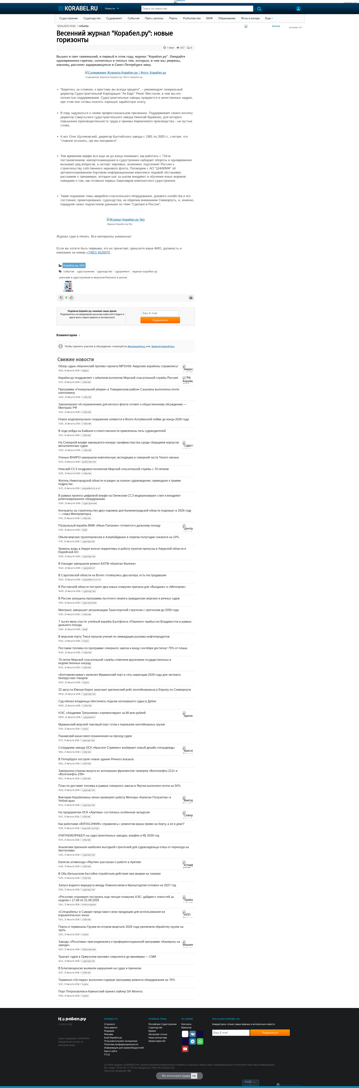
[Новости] (68, 286)
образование (89, 949)
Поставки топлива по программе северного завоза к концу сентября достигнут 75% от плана (122, 648)
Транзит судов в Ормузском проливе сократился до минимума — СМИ (107, 956)
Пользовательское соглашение (120, 1041)
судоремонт (122, 271)
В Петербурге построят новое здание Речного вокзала (96, 759)
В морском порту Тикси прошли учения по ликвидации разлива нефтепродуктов (114, 636)
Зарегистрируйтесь (163, 346)
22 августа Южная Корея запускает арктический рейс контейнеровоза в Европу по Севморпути (124, 689)
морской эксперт (90, 828)
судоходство (104, 271)
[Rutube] (200, 1034)
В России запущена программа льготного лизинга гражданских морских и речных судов (119, 598)
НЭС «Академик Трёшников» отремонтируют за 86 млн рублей (102, 712)
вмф (84, 530)
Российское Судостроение (162, 1024)
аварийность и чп (91, 488)
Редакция (109, 1031)
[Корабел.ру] (72, 1019)
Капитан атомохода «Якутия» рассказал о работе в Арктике (99, 862)
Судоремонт (114, 18)
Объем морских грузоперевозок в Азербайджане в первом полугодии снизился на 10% (118, 537)
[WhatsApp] (200, 1041)
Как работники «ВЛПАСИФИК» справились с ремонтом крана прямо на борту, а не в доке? (121, 823)
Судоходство (92, 18)
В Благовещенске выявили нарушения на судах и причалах (99, 968)
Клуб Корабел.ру (113, 1037)
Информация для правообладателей (124, 1047)
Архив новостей (156, 1041)
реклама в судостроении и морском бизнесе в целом (93, 277)
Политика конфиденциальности (121, 1044)
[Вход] (298, 9)
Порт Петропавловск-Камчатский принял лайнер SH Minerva (100, 991)
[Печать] (191, 298)
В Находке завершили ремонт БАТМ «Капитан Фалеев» (97, 563)
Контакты (186, 1024)
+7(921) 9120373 (98, 252)
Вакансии (186, 1027)
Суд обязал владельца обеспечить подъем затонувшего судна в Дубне (107, 701)
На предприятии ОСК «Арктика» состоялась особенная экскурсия (104, 812)
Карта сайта (110, 1051)
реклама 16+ (350, 2)
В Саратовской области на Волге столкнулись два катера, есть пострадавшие (112, 575)
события (84, 26)
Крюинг (152, 1031)
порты (85, 641)
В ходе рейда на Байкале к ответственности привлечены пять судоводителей (112, 430)
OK (194, 1075)
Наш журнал (110, 1027)
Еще (268, 18)
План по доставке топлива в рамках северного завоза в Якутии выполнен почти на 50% (119, 785)
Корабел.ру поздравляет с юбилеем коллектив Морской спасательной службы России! (118, 377)
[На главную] (77, 8)
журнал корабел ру (144, 271)
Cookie (186, 1075)
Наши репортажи (157, 1037)
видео (85, 370)
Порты (173, 18)
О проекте (109, 1024)
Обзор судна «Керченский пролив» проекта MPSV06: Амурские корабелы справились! (118, 366)
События (133, 18)
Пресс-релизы (154, 18)
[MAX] (185, 1041)
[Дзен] (185, 1034)
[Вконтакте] (192, 1034)
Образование (226, 18)
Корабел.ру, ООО (74, 265)
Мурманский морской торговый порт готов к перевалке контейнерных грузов (111, 724)
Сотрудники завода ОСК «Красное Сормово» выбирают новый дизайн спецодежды (116, 747)
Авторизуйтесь (136, 346)
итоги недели (89, 904)
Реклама (108, 1034)
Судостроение (68, 18)
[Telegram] (192, 1041)
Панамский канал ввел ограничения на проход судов (95, 736)
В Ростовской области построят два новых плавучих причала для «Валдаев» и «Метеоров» (122, 586)
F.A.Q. (107, 1054)
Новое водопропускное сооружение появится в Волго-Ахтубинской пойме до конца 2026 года (123, 419)
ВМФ (209, 18)
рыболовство (89, 462)
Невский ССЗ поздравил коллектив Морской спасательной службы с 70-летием (113, 469)
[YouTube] (185, 1048)
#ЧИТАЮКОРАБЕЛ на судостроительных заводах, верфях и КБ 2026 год (108, 835)
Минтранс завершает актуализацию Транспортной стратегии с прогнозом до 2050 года (118, 610)
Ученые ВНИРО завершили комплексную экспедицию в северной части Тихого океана (118, 457)
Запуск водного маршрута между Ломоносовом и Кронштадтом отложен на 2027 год (117, 885)
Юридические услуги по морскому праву (70, 1043)
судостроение (85, 271)
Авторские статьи (157, 1034)
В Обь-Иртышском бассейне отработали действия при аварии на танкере (109, 873)
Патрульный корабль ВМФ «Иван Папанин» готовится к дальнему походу (109, 525)
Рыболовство (192, 18)
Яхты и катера (250, 18)
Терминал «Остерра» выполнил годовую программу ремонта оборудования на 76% (116, 979)
